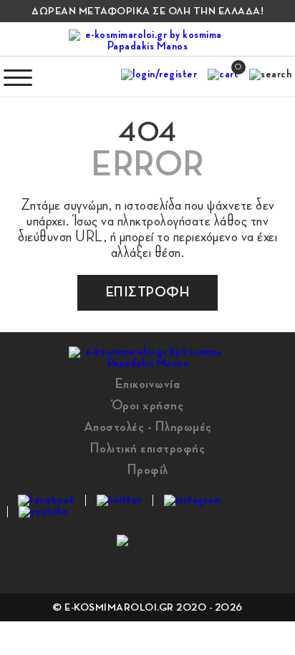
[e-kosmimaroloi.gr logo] (147, 40)
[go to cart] (223, 77)
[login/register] (159, 77)
